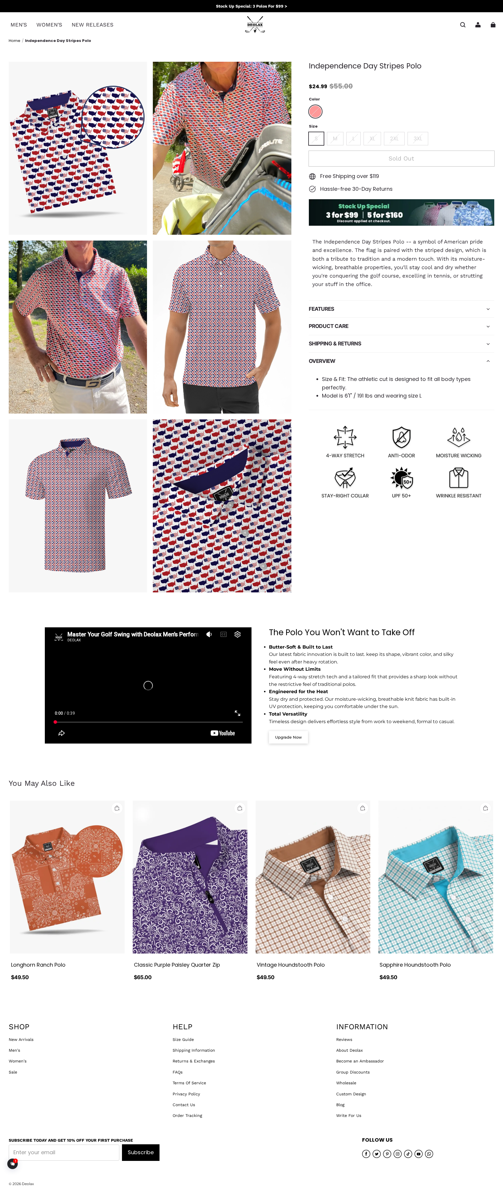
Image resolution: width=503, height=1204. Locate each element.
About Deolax (349, 1050)
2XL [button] (394, 138)
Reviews (344, 1039)
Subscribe (141, 1152)
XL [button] (372, 138)
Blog (340, 1104)
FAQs (178, 1072)
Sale (13, 1072)
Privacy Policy (186, 1094)
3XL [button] (418, 138)
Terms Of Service (189, 1083)
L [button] (354, 138)
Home (14, 40)
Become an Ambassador (360, 1061)
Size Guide (183, 1039)
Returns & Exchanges (194, 1061)
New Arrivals (21, 1039)
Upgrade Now (288, 737)
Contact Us (184, 1104)
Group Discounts (353, 1072)
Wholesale (346, 1083)
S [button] (316, 138)
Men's (14, 1050)
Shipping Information (194, 1050)
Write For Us (348, 1115)
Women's (17, 1061)
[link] (18, 25)
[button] (463, 25)
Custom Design (351, 1094)
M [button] (335, 138)
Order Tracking (187, 1115)
